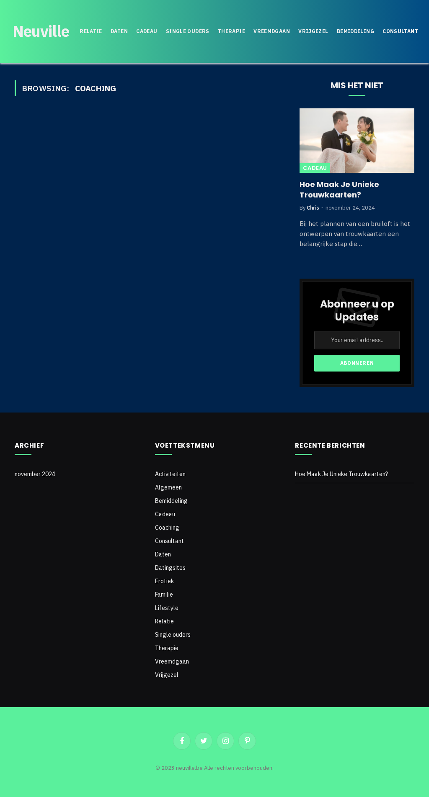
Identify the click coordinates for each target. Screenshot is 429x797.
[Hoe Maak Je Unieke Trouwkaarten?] (357, 140)
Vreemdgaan (271, 31)
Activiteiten (170, 474)
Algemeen (168, 487)
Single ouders (187, 31)
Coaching (167, 527)
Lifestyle (166, 608)
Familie (164, 594)
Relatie (91, 31)
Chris (313, 207)
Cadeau (146, 31)
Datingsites (170, 567)
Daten (119, 31)
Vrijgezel (313, 31)
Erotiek (164, 581)
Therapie (231, 31)
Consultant (400, 31)
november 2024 (35, 474)
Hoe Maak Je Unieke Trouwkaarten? (339, 189)
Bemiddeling (355, 31)
